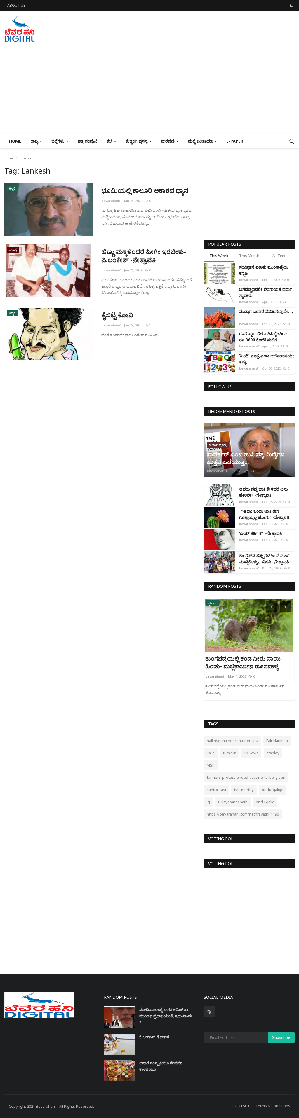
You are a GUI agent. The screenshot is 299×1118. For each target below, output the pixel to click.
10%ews (251, 752)
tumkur (229, 752)
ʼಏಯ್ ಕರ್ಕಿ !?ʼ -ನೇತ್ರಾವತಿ (260, 533)
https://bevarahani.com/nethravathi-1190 (243, 814)
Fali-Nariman (277, 740)
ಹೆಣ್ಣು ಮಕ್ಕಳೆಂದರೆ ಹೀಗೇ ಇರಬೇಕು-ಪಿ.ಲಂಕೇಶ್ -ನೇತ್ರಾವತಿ (143, 255)
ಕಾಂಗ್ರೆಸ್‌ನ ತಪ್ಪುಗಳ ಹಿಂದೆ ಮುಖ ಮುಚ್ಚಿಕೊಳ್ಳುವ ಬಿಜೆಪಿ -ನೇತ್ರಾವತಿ (264, 558)
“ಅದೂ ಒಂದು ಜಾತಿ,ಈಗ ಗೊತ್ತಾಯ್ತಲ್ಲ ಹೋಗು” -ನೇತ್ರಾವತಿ (264, 514)
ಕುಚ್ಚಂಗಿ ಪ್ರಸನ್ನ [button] (137, 141)
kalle (211, 752)
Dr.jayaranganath (233, 801)
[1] (291, 5)
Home (15, 141)
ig (208, 801)
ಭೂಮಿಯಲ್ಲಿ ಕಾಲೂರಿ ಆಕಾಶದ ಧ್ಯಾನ (145, 190)
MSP (211, 765)
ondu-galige (273, 789)
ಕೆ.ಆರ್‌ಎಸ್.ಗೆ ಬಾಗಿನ (154, 1037)
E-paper (234, 141)
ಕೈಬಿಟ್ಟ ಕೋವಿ (117, 315)
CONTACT (241, 1105)
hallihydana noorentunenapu (232, 740)
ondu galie (265, 801)
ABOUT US (16, 5)
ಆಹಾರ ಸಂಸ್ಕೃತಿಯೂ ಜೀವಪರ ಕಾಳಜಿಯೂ (160, 1066)
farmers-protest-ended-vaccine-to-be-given (246, 777)
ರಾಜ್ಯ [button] (35, 141)
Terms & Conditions (272, 1105)
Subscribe (281, 1037)
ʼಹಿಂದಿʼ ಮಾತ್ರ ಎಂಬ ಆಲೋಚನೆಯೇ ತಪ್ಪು (266, 359)
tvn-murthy (244, 789)
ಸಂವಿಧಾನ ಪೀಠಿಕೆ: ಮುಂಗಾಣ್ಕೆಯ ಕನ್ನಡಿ (263, 270)
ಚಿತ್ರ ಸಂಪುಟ (87, 141)
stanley (273, 752)
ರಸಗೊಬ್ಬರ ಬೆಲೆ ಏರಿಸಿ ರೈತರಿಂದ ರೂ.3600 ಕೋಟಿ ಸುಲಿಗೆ (263, 336)
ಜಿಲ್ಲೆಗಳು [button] (58, 141)
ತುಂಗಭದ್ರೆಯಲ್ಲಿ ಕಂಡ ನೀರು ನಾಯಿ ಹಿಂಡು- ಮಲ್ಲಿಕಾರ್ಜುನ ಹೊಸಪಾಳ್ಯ (243, 662)
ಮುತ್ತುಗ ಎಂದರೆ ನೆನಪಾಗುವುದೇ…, (266, 314)
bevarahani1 (111, 200)
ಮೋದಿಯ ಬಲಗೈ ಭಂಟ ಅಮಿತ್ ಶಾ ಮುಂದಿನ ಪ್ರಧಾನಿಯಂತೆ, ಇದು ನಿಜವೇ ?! (165, 1016)
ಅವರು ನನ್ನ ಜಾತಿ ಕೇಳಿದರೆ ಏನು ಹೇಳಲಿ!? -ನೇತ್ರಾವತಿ (263, 492)
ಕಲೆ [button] (110, 141)
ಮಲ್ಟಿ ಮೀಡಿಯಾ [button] (201, 141)
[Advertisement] (149, 90)
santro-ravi (216, 789)
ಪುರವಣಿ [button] (168, 141)
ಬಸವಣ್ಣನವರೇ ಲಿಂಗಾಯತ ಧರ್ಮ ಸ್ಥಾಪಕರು (265, 292)
